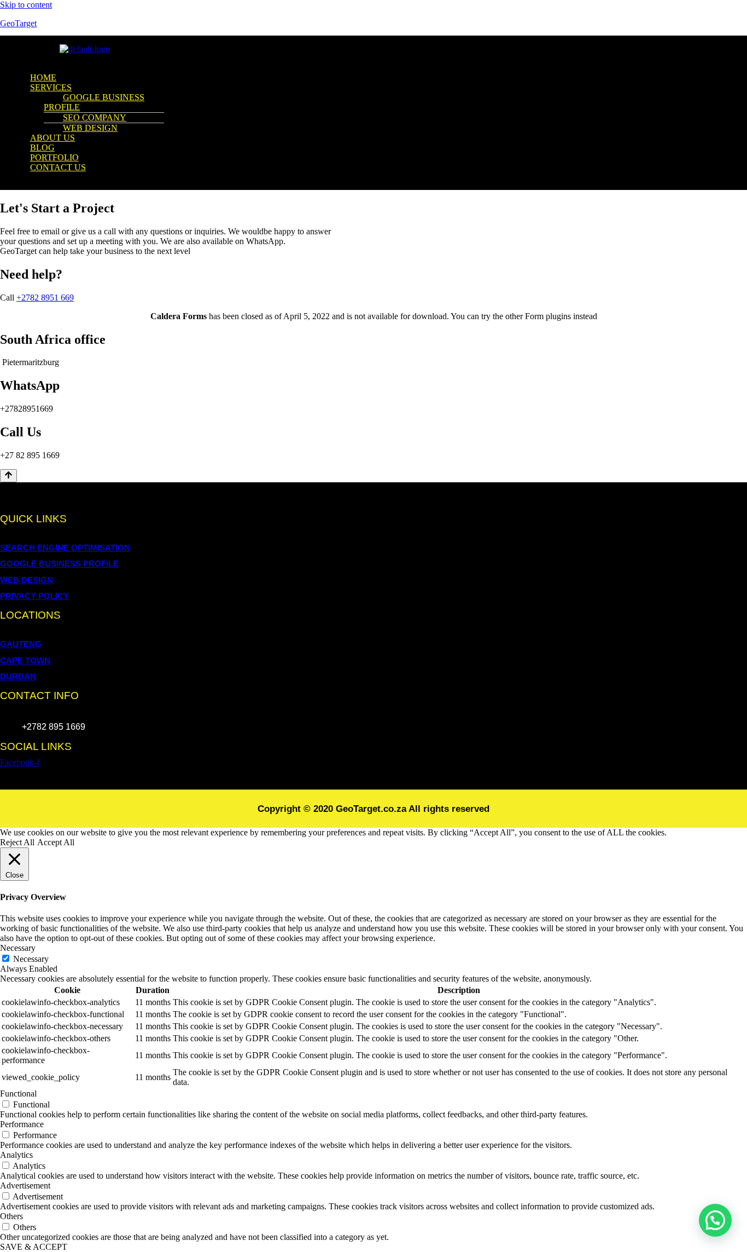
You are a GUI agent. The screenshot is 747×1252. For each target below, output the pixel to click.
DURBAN (18, 676)
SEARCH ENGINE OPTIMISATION (65, 547)
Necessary (31, 958)
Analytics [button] (16, 1154)
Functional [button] (18, 1093)
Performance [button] (22, 1124)
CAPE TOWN (25, 660)
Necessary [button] (18, 948)
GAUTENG (21, 644)
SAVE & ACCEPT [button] (33, 1246)
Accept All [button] (55, 842)
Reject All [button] (17, 842)
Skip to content (26, 4)
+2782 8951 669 (45, 297)
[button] (228, 59)
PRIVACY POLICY (34, 596)
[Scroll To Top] (8, 475)
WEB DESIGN (90, 127)
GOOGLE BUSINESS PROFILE (94, 102)
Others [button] (11, 1216)
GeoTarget (18, 23)
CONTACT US (58, 167)
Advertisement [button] (25, 1185)
